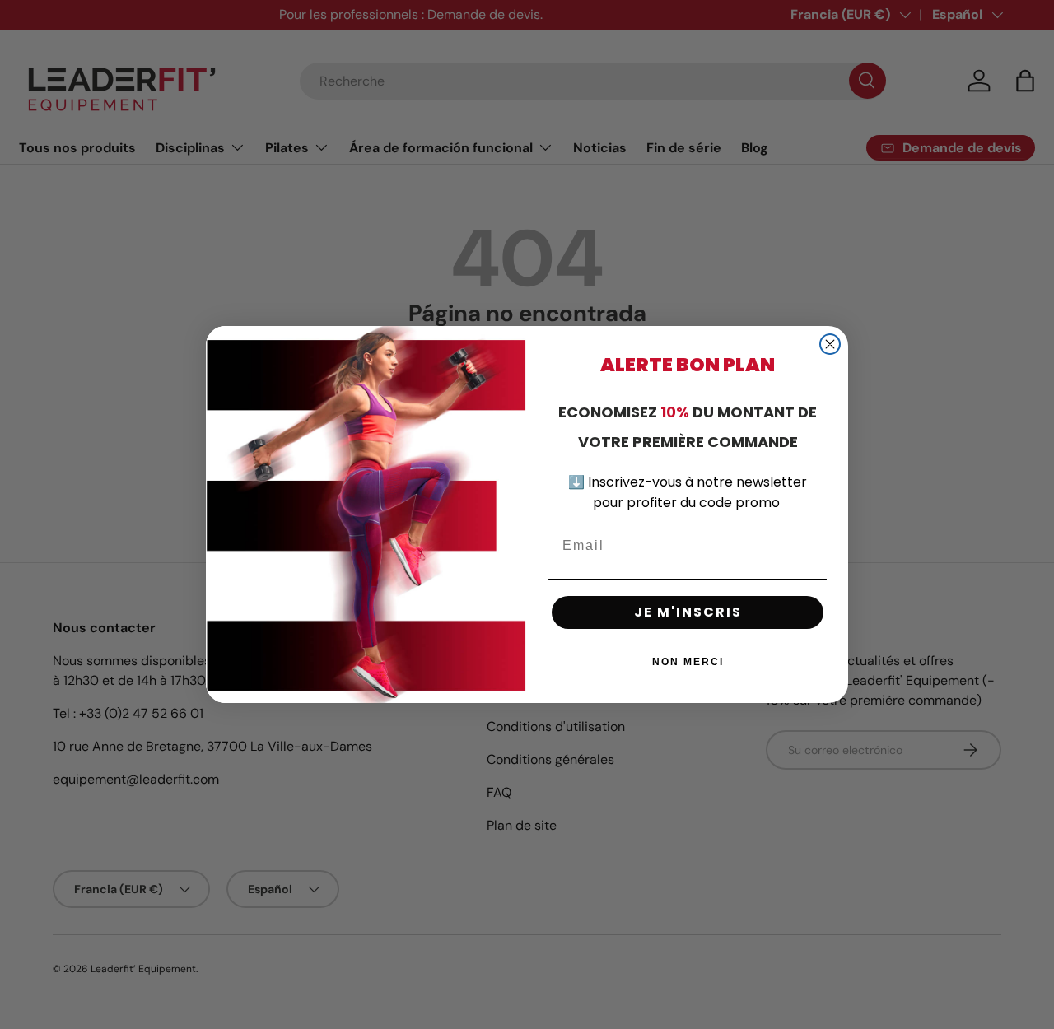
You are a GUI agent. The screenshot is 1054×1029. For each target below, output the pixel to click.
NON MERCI (688, 662)
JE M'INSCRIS (688, 612)
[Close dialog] (830, 344)
